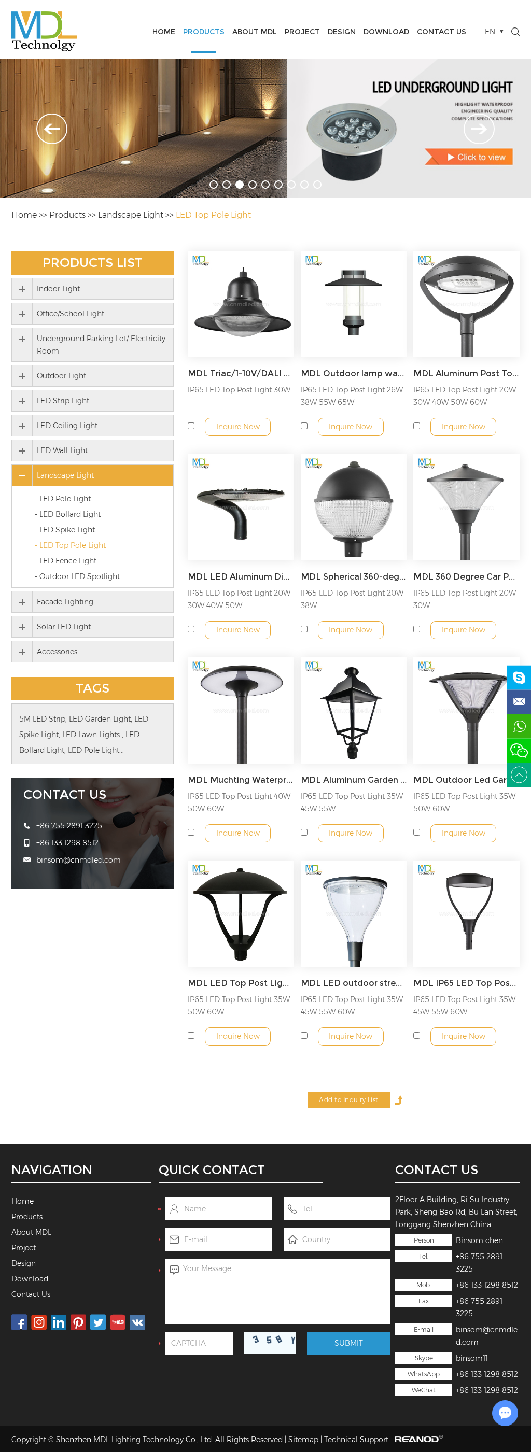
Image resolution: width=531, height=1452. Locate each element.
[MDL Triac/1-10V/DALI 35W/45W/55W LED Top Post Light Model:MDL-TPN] (241, 304)
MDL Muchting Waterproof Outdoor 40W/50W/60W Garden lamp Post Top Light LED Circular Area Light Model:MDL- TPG (241, 780)
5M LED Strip (42, 719)
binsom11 (472, 1358)
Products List (93, 262)
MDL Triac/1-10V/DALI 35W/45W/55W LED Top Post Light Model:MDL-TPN (241, 373)
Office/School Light (70, 313)
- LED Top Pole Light (70, 545)
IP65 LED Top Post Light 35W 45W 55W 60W (352, 1006)
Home (163, 31)
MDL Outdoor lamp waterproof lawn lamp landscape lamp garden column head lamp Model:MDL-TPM (354, 373)
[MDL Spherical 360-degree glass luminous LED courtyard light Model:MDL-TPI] (354, 507)
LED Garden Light (100, 719)
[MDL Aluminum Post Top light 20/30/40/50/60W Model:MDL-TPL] (466, 304)
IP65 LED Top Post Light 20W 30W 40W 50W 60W (464, 396)
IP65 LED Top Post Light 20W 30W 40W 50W (239, 599)
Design (342, 31)
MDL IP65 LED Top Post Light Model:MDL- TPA (466, 983)
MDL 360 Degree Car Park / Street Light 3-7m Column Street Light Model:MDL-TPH (466, 577)
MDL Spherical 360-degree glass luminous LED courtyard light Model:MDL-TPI (354, 577)
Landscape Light (130, 215)
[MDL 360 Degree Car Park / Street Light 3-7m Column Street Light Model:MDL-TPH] (466, 507)
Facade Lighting (65, 602)
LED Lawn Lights (92, 734)
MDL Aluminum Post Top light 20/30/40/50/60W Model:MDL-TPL (466, 373)
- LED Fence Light (65, 561)
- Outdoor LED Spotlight (77, 576)
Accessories (57, 651)
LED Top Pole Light (213, 215)
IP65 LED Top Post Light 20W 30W (464, 599)
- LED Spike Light (65, 529)
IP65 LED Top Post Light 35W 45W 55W (352, 802)
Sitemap (303, 1439)
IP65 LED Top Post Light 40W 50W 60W (239, 802)
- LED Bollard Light (68, 514)
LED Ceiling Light (67, 425)
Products (204, 31)
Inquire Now (238, 426)
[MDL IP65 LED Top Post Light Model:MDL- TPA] (466, 914)
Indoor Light (58, 288)
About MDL (254, 31)
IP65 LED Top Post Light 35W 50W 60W (464, 802)
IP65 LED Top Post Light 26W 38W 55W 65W (352, 396)
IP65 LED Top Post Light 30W (239, 389)
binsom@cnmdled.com (78, 860)
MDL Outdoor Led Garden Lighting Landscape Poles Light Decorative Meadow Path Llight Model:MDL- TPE (466, 780)
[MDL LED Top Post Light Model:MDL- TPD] (241, 914)
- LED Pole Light (63, 498)
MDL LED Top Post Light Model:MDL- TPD (241, 983)
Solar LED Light (64, 626)
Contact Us (441, 31)
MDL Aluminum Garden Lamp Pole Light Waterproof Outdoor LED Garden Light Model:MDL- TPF (354, 780)
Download (386, 31)
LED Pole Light (93, 750)
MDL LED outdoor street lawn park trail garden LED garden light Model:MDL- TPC (354, 983)
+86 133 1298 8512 (487, 1374)
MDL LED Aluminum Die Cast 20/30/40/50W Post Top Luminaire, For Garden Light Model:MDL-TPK (241, 577)
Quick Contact (212, 1169)
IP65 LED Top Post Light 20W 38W (352, 599)
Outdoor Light (61, 375)
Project (302, 31)
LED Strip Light (63, 400)
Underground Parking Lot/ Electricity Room (101, 345)
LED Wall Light (62, 450)
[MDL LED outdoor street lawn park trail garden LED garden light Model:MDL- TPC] (354, 914)
